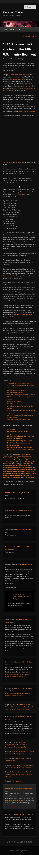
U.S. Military (28, 462)
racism (28, 471)
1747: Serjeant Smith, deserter (16, 390)
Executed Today (13, 12)
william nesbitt (20, 475)
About (12, 29)
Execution (20, 458)
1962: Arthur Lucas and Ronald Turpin (18, 420)
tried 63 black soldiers (19, 194)
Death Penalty (26, 456)
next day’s (15, 162)
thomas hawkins (20, 473)
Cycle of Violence (16, 456)
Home (5, 29)
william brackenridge (9, 475)
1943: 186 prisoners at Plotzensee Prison (20, 450)
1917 (28, 464)
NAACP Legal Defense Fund (14, 800)
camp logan (11, 466)
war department (31, 473)
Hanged (26, 458)
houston (29, 468)
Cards (18, 29)
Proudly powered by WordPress (19, 851)
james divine (11, 469)
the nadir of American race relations (18, 75)
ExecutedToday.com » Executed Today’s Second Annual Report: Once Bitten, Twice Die (19, 774)
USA (34, 462)
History (31, 458)
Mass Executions (8, 460)
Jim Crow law (27, 86)
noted (18, 305)
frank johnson (13, 468)
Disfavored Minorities (9, 458)
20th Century (21, 454)
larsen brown (11, 471)
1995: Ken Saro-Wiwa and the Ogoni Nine (20, 436)
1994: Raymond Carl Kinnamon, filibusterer (19, 383)
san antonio (11, 473)
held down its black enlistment (22, 314)
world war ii (6, 477)
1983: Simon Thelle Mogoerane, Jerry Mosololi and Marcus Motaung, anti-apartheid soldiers (19, 443)
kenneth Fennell (10, 547)
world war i (29, 475)
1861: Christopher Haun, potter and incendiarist (21, 404)
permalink (31, 477)
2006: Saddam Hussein (14, 438)
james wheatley (20, 469)
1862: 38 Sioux (11, 429)
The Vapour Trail (17, 781)
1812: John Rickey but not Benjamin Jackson (20, 395)
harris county (23, 468)
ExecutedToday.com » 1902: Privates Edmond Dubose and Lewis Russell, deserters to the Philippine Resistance (19, 707)
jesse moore (29, 469)
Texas (22, 462)
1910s (25, 464)
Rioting (12, 462)
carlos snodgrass (21, 466)
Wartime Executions (9, 464)
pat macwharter (20, 471)
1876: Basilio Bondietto (13, 401)
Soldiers (17, 462)
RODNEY (8, 493)
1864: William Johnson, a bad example (19, 447)
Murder (16, 460)
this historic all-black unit (17, 79)
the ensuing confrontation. (27, 111)
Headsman (26, 59)
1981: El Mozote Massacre (14, 392)
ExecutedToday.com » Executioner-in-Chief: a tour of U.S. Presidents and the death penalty (16, 744)
